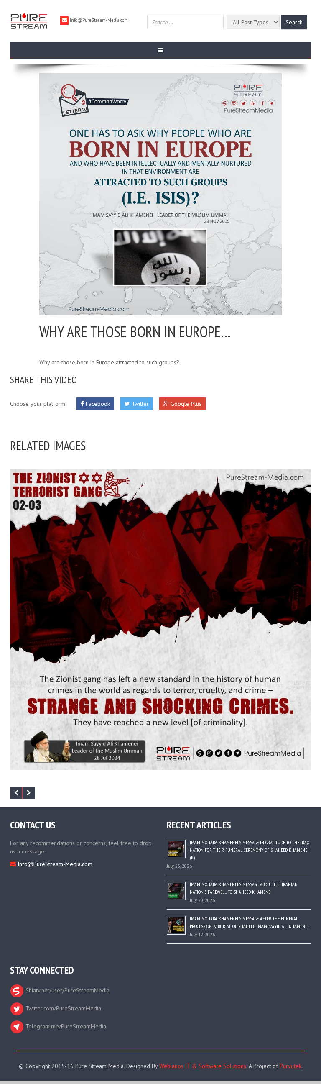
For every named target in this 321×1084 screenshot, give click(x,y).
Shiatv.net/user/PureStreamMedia (67, 990)
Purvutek (290, 1066)
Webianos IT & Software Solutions (202, 1066)
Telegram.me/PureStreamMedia (65, 1026)
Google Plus (185, 403)
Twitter (139, 403)
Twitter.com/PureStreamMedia (62, 1008)
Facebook (97, 403)
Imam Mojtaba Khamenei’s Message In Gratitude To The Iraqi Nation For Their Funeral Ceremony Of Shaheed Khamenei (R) (250, 850)
